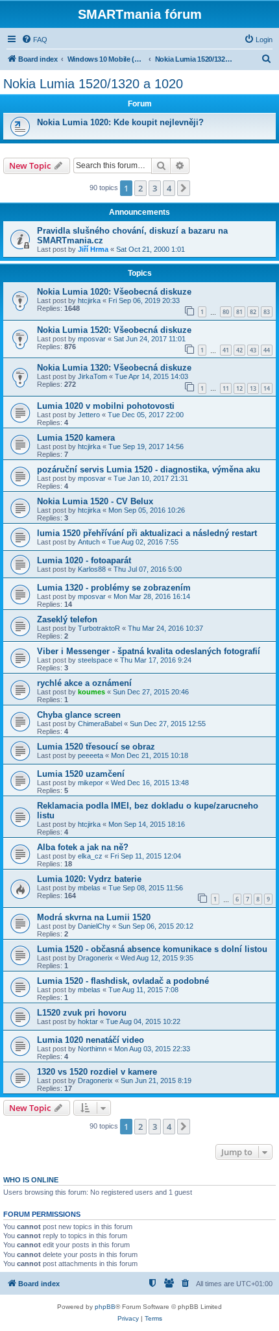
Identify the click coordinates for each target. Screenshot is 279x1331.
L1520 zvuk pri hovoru (82, 1013)
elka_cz (90, 856)
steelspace (95, 660)
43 (253, 350)
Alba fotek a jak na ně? (82, 847)
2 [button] (140, 188)
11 (226, 388)
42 (239, 350)
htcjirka (89, 300)
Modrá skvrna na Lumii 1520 (94, 917)
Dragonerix (95, 958)
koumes (91, 692)
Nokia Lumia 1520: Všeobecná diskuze (114, 330)
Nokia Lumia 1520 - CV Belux (95, 501)
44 (266, 350)
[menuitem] (34, 39)
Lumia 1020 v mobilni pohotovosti (106, 406)
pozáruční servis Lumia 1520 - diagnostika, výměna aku (148, 469)
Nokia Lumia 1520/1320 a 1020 (93, 84)
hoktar (88, 1021)
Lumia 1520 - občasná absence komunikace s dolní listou (152, 949)
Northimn (92, 1049)
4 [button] (169, 188)
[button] (183, 188)
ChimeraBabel (100, 723)
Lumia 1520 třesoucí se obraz (96, 746)
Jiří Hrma (93, 249)
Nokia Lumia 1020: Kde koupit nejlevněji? (120, 122)
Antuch (89, 542)
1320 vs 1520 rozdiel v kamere (97, 1072)
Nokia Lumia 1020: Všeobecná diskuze (114, 292)
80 (226, 312)
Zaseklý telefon (67, 619)
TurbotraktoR (99, 628)
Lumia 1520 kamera (76, 438)
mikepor (90, 783)
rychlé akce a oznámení (84, 683)
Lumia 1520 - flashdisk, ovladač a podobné (123, 981)
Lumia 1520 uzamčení (81, 774)
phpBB (105, 1306)
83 (266, 312)
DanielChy (94, 926)
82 (253, 312)
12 (239, 388)
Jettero (89, 415)
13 (253, 388)
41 (226, 350)
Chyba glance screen (79, 715)
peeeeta (90, 755)
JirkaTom (92, 376)
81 (239, 312)
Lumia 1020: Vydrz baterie (89, 879)
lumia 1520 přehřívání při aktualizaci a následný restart (147, 533)
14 (266, 388)
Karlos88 (92, 569)
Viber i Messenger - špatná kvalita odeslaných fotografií (148, 651)
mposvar (92, 339)
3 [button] (154, 188)
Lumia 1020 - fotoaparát (84, 560)
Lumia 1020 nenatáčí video (90, 1040)
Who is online (30, 1180)
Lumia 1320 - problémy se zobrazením (114, 587)
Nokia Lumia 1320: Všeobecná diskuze (114, 367)
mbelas (89, 888)
